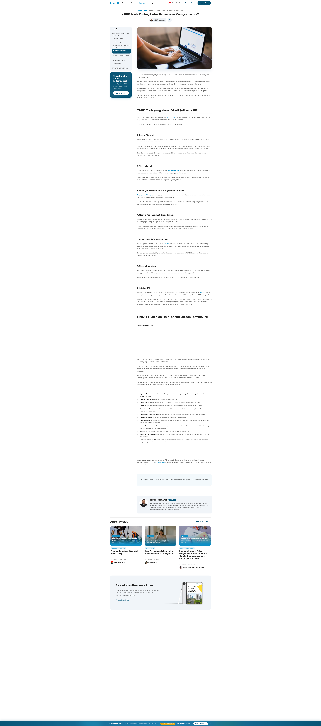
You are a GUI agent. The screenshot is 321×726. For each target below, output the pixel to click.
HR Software (150, 548)
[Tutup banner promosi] (210, 723)
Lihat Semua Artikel (202, 522)
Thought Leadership (118, 548)
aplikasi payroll (173, 171)
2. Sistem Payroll (118, 42)
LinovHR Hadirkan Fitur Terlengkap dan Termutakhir (120, 67)
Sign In (178, 3)
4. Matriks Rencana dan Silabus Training (119, 51)
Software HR (142, 11)
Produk (124, 3)
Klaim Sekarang (120, 93)
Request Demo (190, 3)
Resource (142, 3)
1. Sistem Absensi (118, 38)
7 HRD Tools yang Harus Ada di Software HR (120, 34)
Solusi (133, 3)
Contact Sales (204, 3)
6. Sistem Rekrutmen (119, 60)
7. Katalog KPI (117, 63)
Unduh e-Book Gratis (122, 600)
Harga (152, 3)
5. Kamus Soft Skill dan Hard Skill (121, 56)
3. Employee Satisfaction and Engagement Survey (121, 46)
